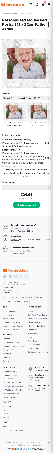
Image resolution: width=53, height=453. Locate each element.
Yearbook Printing (10, 375)
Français (14, 297)
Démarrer (6, 426)
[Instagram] (21, 276)
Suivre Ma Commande (11, 330)
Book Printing (8, 379)
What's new (7, 357)
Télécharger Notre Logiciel (13, 430)
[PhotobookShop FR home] (12, 4)
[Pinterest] (26, 276)
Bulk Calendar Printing (11, 394)
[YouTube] (15, 276)
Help (31, 231)
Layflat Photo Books (36, 322)
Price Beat (7, 353)
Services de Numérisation (38, 352)
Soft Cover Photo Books (37, 315)
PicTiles (31, 337)
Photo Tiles (32, 341)
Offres (30, 311)
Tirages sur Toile (34, 330)
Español (17, 301)
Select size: (7, 94)
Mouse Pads (13, 13)
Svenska (26, 301)
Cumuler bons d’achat (11, 322)
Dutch (6, 297)
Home (4, 13)
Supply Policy (8, 350)
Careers (6, 361)
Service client (8, 315)
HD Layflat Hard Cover (37, 326)
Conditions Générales (11, 342)
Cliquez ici (15, 240)
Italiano (31, 297)
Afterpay (6, 417)
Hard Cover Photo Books (38, 319)
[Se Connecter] (37, 4)
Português (7, 301)
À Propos (6, 339)
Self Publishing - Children (13, 382)
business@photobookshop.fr (22, 228)
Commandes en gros (11, 371)
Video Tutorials (18, 231)
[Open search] (31, 4)
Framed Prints (33, 333)
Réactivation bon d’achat (13, 326)
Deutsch (23, 297)
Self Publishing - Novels (12, 390)
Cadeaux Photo (34, 344)
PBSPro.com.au (9, 397)
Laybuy (5, 414)
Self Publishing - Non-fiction (14, 386)
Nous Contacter (9, 319)
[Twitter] (5, 276)
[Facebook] (10, 276)
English (39, 297)
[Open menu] (49, 4)
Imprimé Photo (33, 348)
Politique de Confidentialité (13, 346)
